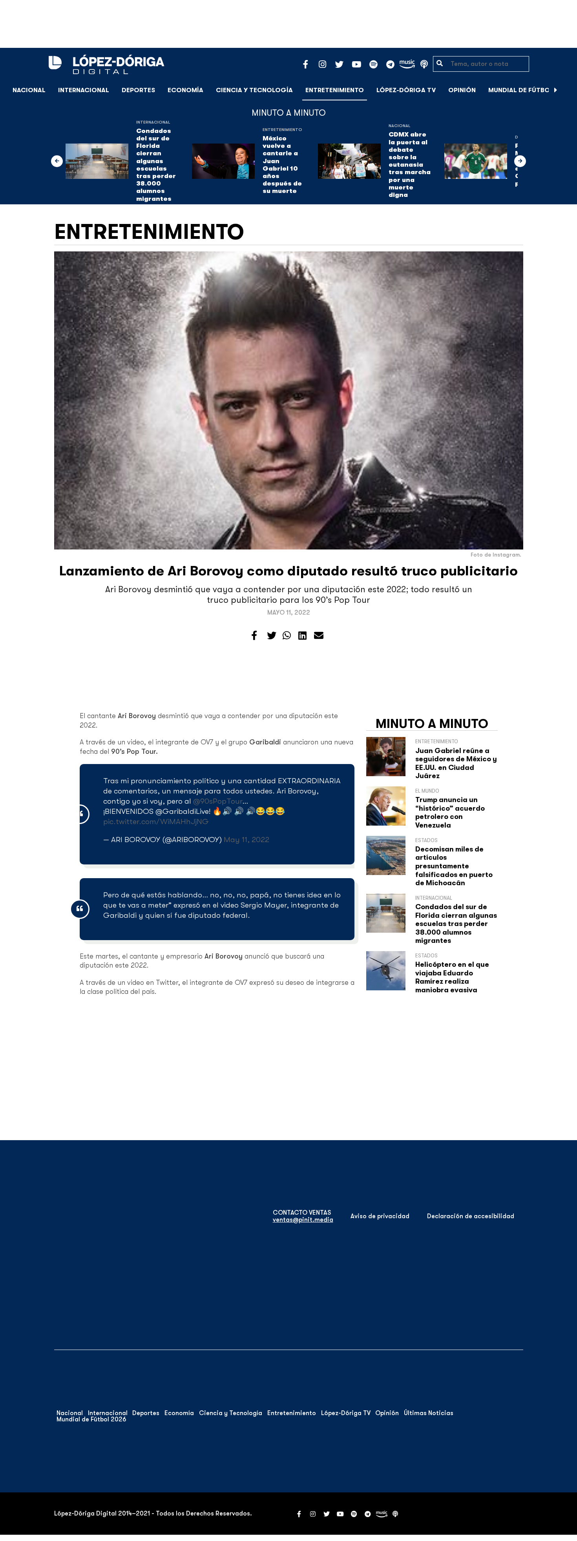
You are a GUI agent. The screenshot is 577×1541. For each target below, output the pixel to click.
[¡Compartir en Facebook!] (254, 635)
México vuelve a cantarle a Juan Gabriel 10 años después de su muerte (282, 165)
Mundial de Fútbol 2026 (529, 90)
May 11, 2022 (246, 839)
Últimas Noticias (428, 1413)
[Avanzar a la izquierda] (57, 161)
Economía (185, 90)
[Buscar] (567, 90)
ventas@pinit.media (303, 1220)
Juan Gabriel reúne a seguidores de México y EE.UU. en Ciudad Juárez (456, 763)
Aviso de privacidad (380, 1216)
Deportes (138, 90)
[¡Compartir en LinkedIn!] (302, 635)
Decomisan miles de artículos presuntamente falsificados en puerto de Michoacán (454, 866)
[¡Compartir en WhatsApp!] (287, 635)
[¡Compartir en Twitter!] (271, 635)
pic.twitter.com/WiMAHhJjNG (156, 821)
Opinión (462, 90)
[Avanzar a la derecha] (556, 90)
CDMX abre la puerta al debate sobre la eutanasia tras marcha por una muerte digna (410, 164)
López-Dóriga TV (406, 90)
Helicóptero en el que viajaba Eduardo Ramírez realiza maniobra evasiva (452, 977)
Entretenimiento (334, 90)
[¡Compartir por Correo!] (318, 635)
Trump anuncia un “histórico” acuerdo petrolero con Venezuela (450, 812)
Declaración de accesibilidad (470, 1216)
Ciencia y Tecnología (254, 90)
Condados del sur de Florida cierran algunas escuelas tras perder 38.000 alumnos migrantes (156, 164)
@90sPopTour (217, 801)
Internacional (83, 90)
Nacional (29, 90)
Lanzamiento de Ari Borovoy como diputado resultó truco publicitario (288, 571)
